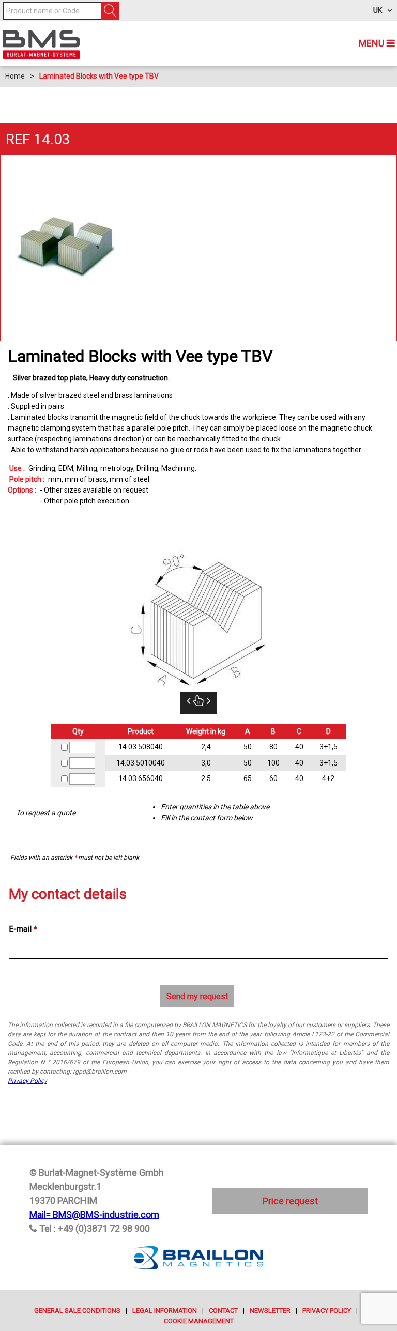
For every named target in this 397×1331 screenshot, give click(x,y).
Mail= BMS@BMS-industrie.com (94, 1214)
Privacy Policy (27, 1080)
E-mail (23, 929)
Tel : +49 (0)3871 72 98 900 (94, 1228)
